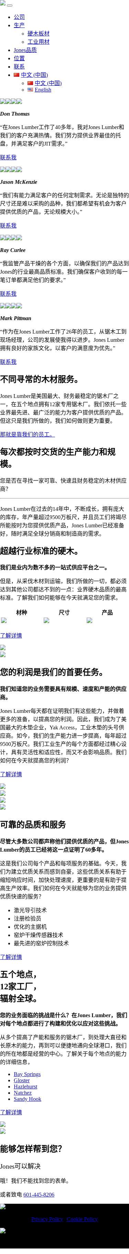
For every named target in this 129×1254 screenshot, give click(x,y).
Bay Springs (27, 1074)
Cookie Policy (82, 1219)
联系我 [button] (8, 157)
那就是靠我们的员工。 (27, 435)
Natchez (23, 1093)
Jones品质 (25, 50)
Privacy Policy (47, 1219)
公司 (19, 17)
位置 (19, 58)
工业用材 (39, 42)
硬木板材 (39, 33)
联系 (19, 67)
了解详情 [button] (11, 636)
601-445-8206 (38, 1195)
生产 (19, 25)
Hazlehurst (25, 1086)
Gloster (22, 1080)
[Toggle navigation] (9, 5)
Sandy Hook (27, 1099)
